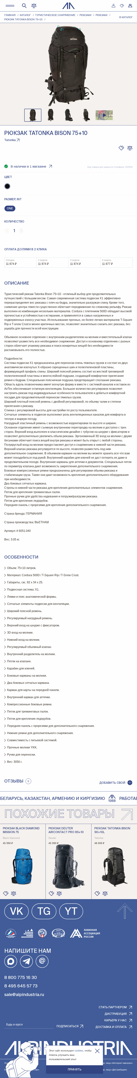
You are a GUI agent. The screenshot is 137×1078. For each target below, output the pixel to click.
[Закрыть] (97, 1051)
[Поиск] (24, 6)
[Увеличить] (21, 231)
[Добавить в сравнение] (13, 893)
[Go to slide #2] (50, 115)
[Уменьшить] (7, 231)
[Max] (10, 961)
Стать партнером (113, 1007)
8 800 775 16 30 (20, 978)
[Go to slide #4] (86, 115)
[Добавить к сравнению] (130, 148)
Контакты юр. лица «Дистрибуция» (109, 1069)
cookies (79, 1050)
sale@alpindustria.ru (24, 995)
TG (44, 912)
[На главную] (68, 6)
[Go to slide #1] (32, 115)
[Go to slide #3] (68, 115)
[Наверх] (125, 911)
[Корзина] (130, 5)
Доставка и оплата (111, 1027)
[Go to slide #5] (104, 115)
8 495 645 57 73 (20, 986)
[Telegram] (26, 961)
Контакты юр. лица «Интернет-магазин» (112, 1063)
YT (71, 912)
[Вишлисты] (121, 5)
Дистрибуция (116, 1014)
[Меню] (10, 5)
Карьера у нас (115, 1020)
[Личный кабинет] (113, 5)
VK (16, 912)
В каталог (126, 17)
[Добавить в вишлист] (121, 148)
